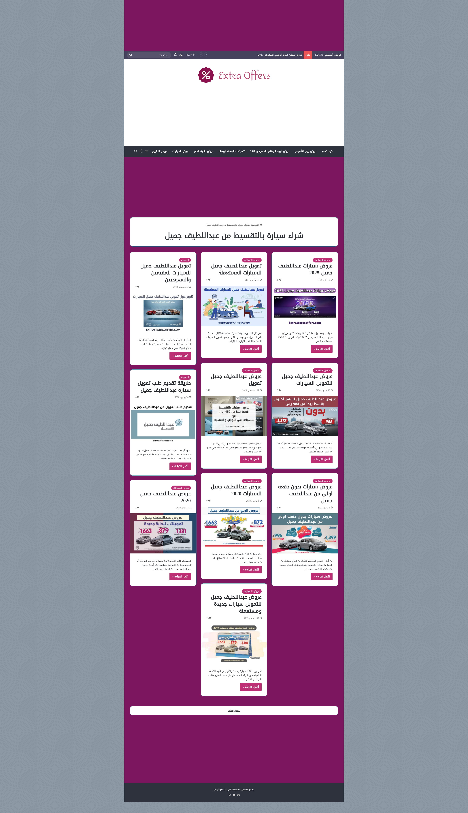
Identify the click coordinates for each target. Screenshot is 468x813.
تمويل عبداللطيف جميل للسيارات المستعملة (236, 269)
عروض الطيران (159, 151)
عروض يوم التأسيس (306, 151)
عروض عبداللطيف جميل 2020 (165, 497)
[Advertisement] (234, 25)
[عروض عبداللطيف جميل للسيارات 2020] (234, 527)
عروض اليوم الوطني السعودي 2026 (270, 151)
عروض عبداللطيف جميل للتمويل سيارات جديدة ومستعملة (236, 604)
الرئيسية (255, 225)
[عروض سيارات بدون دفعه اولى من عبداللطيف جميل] (305, 533)
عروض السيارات (180, 151)
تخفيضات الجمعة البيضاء (232, 151)
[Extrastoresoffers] (234, 75)
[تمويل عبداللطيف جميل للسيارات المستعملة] (234, 306)
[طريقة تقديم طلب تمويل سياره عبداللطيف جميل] (163, 423)
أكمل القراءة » (322, 348)
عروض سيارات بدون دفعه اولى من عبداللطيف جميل (305, 493)
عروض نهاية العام (204, 151)
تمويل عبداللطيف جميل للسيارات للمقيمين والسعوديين (165, 272)
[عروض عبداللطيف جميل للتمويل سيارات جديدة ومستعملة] (234, 644)
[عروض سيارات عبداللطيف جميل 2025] (305, 306)
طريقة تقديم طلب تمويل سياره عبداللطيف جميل (164, 386)
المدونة (185, 260)
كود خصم (327, 151)
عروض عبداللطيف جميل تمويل (236, 380)
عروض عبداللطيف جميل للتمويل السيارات (307, 380)
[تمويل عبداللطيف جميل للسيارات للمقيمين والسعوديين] (163, 313)
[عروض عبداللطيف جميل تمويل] (234, 416)
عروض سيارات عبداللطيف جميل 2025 (305, 269)
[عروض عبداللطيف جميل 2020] (163, 533)
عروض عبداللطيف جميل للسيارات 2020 (236, 490)
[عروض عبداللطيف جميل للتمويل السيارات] (305, 416)
